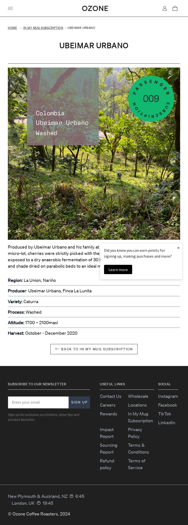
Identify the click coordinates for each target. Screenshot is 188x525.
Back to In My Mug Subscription (97, 349)
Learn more (118, 269)
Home (12, 28)
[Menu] (10, 8)
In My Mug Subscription (43, 28)
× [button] (178, 248)
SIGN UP (79, 402)
